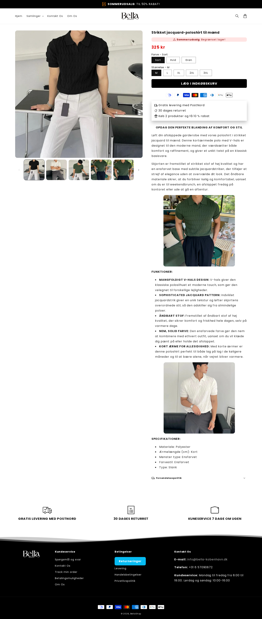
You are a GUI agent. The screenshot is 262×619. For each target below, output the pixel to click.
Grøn (188, 60)
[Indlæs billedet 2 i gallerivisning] (56, 170)
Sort (158, 60)
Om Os (60, 584)
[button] (237, 16)
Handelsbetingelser (128, 574)
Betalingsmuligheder (69, 578)
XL (178, 73)
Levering (120, 568)
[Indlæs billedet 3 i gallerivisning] (79, 170)
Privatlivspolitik (125, 581)
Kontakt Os (62, 566)
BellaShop (135, 613)
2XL (192, 73)
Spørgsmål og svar (68, 559)
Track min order (66, 572)
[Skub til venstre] (19, 170)
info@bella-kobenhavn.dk (207, 559)
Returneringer (130, 561)
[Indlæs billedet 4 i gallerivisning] (101, 170)
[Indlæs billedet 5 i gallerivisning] (123, 170)
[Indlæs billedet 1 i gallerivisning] (34, 170)
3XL (206, 73)
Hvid (173, 60)
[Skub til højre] (139, 170)
